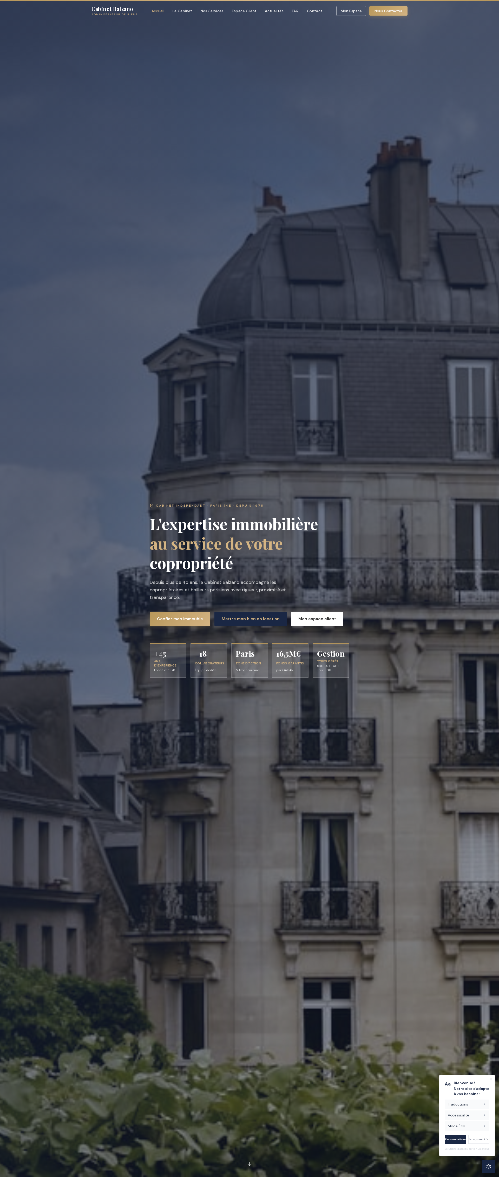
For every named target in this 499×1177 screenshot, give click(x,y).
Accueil (158, 11)
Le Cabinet (182, 11)
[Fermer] (491, 1079)
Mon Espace (351, 11)
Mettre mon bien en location (251, 619)
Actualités (274, 11)
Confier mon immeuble (180, 619)
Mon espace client (317, 619)
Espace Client (244, 11)
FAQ (295, 11)
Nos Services (212, 11)
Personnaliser (455, 1139)
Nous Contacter (388, 11)
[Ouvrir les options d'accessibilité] (488, 1166)
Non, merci (477, 1139)
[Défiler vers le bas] (249, 1165)
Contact (314, 11)
